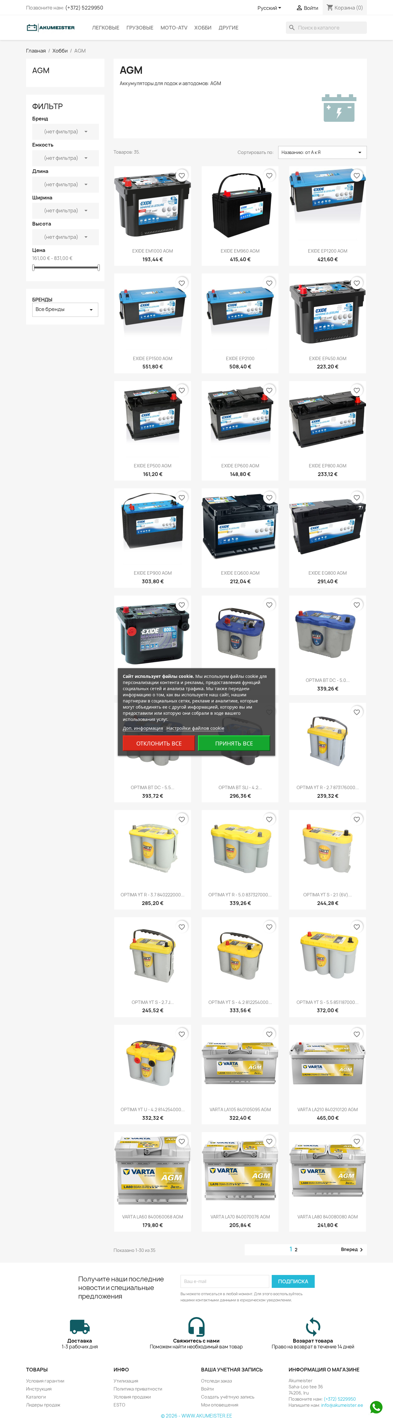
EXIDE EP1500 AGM (152, 358)
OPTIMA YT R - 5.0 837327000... (240, 895)
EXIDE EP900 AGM (153, 573)
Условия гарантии (45, 1381)
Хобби (203, 27)
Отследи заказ (216, 1381)
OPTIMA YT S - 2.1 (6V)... (327, 895)
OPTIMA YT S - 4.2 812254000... (240, 1002)
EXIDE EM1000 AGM (152, 251)
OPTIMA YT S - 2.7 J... (153, 1002)
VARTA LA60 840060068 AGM (152, 1217)
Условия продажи (132, 1397)
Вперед (353, 1249)
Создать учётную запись (228, 1397)
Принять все (234, 743)
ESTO (119, 1405)
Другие (229, 27)
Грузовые (140, 27)
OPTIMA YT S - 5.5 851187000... (328, 1002)
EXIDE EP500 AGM (152, 466)
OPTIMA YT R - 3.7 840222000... (153, 895)
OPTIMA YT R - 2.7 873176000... (328, 787)
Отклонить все (159, 743)
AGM (40, 70)
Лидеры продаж (43, 1405)
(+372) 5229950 (84, 7)
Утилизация (126, 1381)
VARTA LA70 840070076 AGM (240, 1217)
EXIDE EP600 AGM (240, 466)
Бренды (42, 300)
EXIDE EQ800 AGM (328, 573)
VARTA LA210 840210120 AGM (328, 1109)
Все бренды (65, 309)
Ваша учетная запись (232, 1369)
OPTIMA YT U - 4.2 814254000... (153, 1109)
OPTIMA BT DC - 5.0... (328, 680)
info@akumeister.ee (342, 1405)
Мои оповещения (219, 1405)
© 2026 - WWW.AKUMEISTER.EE (196, 1416)
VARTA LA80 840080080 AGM (328, 1217)
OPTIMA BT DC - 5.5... (152, 787)
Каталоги (36, 1397)
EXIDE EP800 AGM (327, 466)
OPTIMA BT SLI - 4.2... (240, 787)
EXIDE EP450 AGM (327, 358)
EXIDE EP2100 (240, 358)
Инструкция (39, 1389)
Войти (207, 1389)
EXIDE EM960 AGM (240, 251)
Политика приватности (138, 1389)
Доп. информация (143, 728)
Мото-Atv (174, 27)
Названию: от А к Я (323, 152)
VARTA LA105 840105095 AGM (240, 1109)
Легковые (105, 27)
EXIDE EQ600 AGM (240, 573)
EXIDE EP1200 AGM (327, 251)
